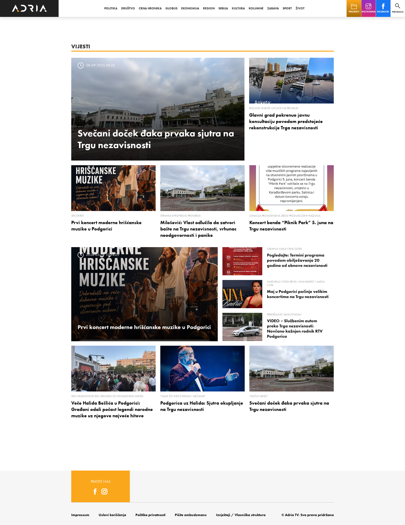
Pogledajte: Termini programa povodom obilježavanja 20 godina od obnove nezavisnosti (297, 260)
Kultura (238, 8)
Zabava (273, 8)
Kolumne (256, 8)
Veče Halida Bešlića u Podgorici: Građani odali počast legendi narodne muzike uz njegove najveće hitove (112, 409)
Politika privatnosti (150, 515)
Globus (171, 8)
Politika (110, 8)
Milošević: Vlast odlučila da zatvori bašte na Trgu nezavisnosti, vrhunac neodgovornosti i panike (198, 229)
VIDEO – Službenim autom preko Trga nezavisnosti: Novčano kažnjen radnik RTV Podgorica (294, 328)
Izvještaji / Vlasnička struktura (241, 515)
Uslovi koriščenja (112, 515)
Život (300, 8)
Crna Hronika (150, 8)
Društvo (128, 8)
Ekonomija (190, 8)
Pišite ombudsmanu (191, 515)
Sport (287, 8)
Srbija (223, 8)
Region (209, 8)
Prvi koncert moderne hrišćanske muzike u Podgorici (144, 327)
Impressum (80, 515)
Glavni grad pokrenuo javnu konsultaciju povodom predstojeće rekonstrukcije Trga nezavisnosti (286, 121)
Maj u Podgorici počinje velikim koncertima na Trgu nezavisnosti (298, 294)
